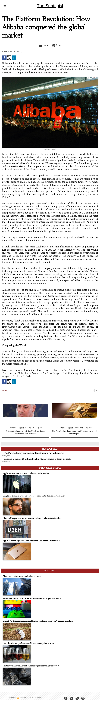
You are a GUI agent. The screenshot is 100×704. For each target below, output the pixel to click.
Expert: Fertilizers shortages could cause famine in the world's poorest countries (38, 621)
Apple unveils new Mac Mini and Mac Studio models (26, 473)
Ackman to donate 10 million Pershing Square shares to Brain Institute (26, 432)
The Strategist (50, 5)
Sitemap (12, 698)
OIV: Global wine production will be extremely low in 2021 (28, 643)
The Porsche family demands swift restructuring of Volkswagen (74, 432)
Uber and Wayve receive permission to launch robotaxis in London (32, 518)
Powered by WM (36, 698)
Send (45, 45)
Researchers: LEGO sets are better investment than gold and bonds (32, 598)
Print (58, 45)
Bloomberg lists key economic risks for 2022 (22, 576)
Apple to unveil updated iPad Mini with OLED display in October (31, 541)
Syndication (24, 698)
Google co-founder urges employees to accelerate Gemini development (34, 496)
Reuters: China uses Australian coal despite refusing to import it (31, 666)
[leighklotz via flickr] (50, 78)
